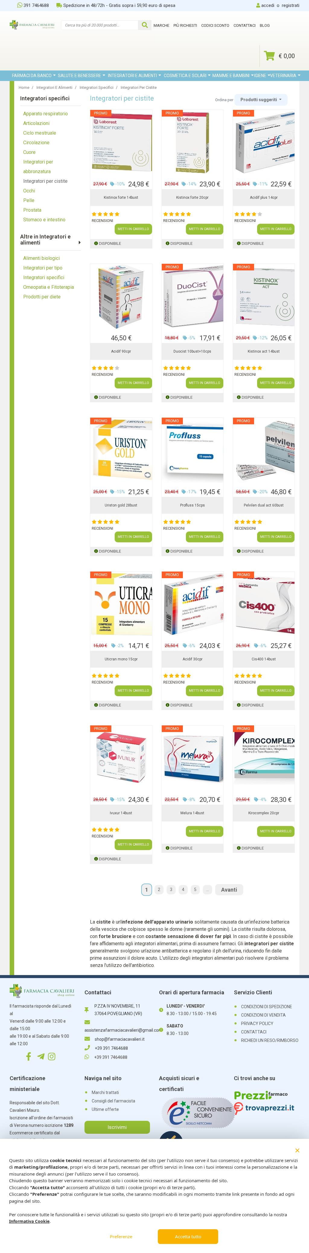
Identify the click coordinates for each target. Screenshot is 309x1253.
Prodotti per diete (42, 297)
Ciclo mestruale (39, 133)
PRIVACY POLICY (257, 1023)
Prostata (32, 210)
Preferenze (121, 1236)
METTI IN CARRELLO (133, 229)
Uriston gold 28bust (121, 505)
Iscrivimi (117, 1127)
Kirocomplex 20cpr (263, 813)
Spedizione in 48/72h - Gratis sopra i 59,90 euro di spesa (119, 5)
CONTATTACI (253, 1032)
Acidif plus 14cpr (264, 197)
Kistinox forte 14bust (121, 197)
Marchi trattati (105, 1092)
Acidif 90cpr (121, 351)
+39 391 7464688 (111, 1048)
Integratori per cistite (45, 181)
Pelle (28, 200)
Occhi (29, 191)
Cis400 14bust (264, 659)
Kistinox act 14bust (264, 351)
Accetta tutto (188, 1236)
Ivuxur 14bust (121, 813)
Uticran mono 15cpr (121, 659)
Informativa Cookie (29, 1221)
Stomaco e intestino (44, 220)
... (207, 889)
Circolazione (36, 142)
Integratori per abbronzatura (38, 166)
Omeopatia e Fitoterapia (48, 287)
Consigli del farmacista (113, 1101)
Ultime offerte (105, 1109)
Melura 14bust (192, 813)
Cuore (29, 152)
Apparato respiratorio (45, 114)
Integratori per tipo (42, 268)
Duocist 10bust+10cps (192, 351)
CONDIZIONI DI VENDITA (263, 1015)
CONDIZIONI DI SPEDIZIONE (266, 1006)
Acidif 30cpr (192, 659)
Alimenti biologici (41, 258)
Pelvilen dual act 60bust (264, 505)
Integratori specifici (43, 277)
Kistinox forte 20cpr (192, 197)
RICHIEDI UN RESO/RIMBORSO (269, 1040)
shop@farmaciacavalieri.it (120, 1039)
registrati (290, 5)
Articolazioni (36, 123)
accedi (267, 5)
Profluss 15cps (192, 505)
